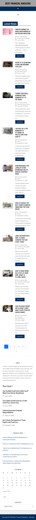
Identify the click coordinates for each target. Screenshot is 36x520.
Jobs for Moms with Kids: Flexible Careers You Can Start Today (22, 239)
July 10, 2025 (20, 248)
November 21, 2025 (22, 143)
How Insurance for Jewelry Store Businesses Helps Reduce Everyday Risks (22, 170)
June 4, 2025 (20, 320)
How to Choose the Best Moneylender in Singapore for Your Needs (22, 206)
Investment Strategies (23, 38)
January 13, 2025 (9, 415)
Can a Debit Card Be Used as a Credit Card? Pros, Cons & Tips (15, 402)
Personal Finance (22, 71)
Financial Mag (23, 36)
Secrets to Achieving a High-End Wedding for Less (23, 64)
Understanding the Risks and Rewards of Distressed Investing (23, 31)
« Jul (4, 497)
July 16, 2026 (20, 40)
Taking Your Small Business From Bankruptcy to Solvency (22, 96)
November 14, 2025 (22, 180)
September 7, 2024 (10, 425)
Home (28, 104)
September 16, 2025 (22, 215)
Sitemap (31, 517)
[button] (18, 8)
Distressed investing (21, 45)
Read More (20, 56)
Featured (19, 317)
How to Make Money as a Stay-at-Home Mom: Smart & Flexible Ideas (22, 274)
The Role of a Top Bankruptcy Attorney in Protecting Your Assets (21, 133)
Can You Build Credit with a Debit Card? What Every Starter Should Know (22, 309)
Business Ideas (21, 104)
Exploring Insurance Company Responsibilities (12, 411)
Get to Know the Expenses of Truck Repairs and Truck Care (14, 421)
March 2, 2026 (21, 73)
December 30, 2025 (22, 106)
